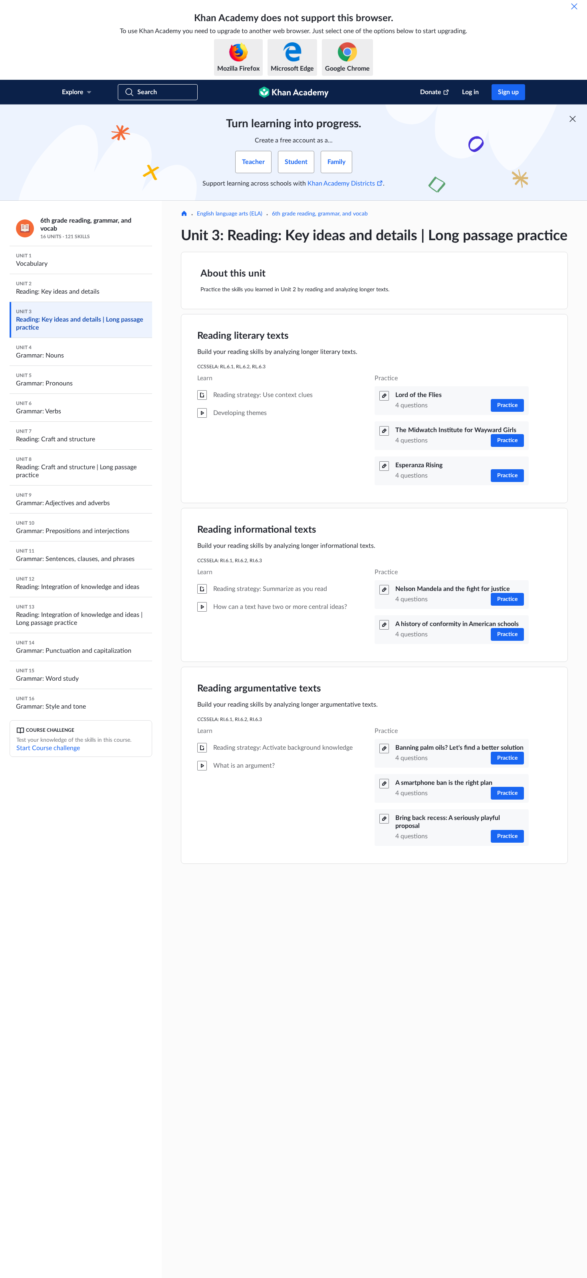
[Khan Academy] (294, 92)
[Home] (184, 214)
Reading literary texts (243, 336)
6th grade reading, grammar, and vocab (320, 214)
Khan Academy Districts (341, 183)
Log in (470, 92)
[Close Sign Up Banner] (573, 119)
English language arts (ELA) (229, 214)
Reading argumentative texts (259, 688)
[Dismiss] (574, 6)
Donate (430, 92)
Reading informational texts (256, 530)
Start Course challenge (48, 748)
